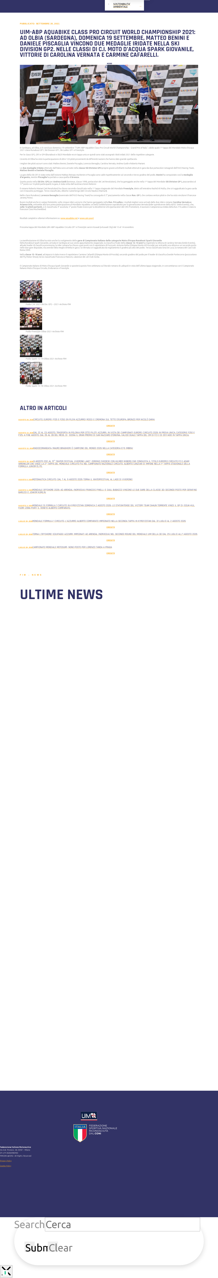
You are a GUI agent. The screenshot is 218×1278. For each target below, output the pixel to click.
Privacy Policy (6, 1161)
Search (29, 1224)
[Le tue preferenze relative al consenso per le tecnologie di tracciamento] (5, 1273)
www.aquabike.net (69, 218)
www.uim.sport (87, 218)
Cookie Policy (5, 1166)
